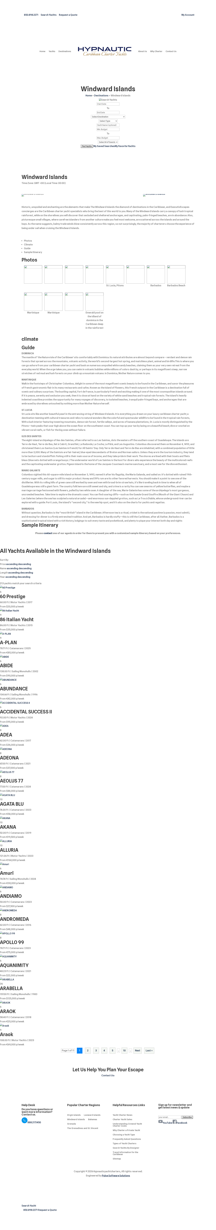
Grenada (71, 1124)
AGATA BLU (12, 804)
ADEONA (9, 758)
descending (24, 564)
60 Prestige (12, 596)
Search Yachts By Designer (126, 1148)
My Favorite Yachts (125, 146)
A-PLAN (8, 642)
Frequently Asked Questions (127, 1139)
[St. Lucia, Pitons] (115, 274)
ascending (12, 564)
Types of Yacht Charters (124, 1143)
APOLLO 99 (12, 942)
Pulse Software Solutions (116, 1175)
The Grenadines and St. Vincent (82, 1128)
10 (124, 1050)
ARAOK (8, 1011)
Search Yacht (29, 1205)
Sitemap (117, 1159)
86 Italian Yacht (17, 619)
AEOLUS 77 (11, 781)
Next (137, 1050)
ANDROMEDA (14, 919)
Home (42, 51)
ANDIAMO (11, 896)
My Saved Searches (104, 146)
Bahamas (92, 1119)
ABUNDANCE (14, 689)
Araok (6, 1034)
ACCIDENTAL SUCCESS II (26, 712)
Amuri (7, 873)
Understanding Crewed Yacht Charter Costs (127, 1125)
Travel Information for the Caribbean (125, 1153)
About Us (142, 51)
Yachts (52, 51)
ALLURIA (9, 850)
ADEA (6, 735)
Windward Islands (76, 1119)
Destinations (64, 51)
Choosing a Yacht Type (124, 1135)
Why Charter (156, 51)
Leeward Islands (92, 1115)
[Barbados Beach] (176, 274)
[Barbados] (156, 274)
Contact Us (171, 51)
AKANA (8, 827)
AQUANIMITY (14, 965)
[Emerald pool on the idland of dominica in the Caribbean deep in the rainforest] (94, 301)
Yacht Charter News (122, 1115)
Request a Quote (47, 1210)
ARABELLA (11, 988)
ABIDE (6, 665)
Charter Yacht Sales (122, 1119)
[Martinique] (33, 301)
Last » (149, 1050)
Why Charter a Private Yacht (126, 1130)
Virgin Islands (74, 1115)
